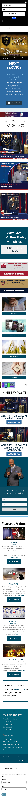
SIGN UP (14, 509)
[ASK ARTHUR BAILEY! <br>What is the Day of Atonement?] (14, 435)
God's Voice (14, 585)
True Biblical (10, 660)
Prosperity (19, 660)
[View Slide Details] (19, 385)
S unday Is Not (14, 622)
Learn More (14, 558)
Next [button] (26, 385)
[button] (14, 712)
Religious (14, 543)
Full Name (3, 780)
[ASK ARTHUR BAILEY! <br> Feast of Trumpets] (14, 405)
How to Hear (14, 584)
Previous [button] (2, 385)
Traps (14, 545)
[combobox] (6, 14)
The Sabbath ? (14, 624)
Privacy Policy (22, 761)
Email (2, 787)
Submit (14, 17)
